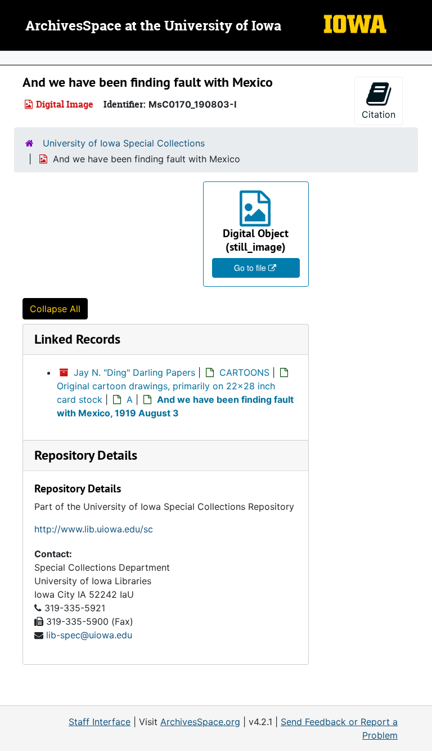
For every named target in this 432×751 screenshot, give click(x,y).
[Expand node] (421, 58)
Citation (378, 114)
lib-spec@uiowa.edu (89, 635)
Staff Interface (99, 721)
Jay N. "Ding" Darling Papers (134, 372)
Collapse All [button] (55, 308)
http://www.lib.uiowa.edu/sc (93, 529)
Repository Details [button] (85, 455)
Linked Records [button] (77, 339)
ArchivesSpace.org (200, 721)
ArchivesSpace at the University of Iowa (153, 26)
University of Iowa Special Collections (124, 143)
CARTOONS (244, 372)
